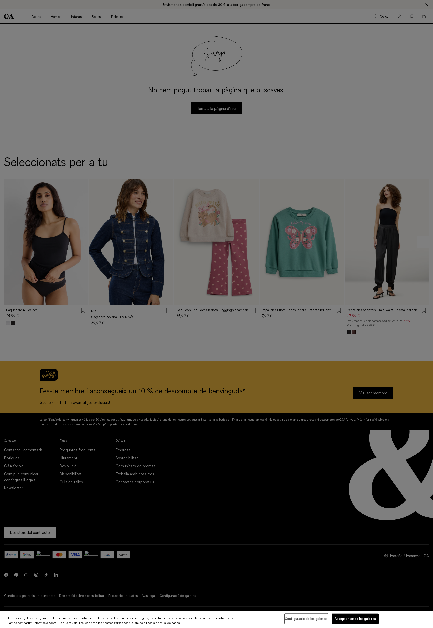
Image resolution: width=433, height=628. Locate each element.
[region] (216, 619)
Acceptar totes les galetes (355, 619)
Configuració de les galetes (306, 619)
